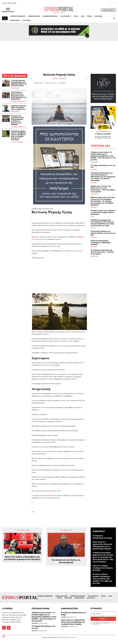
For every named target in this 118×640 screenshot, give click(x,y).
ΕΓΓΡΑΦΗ (102, 619)
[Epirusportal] (59, 10)
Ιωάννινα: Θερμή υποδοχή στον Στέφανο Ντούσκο (103, 567)
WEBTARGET (73, 637)
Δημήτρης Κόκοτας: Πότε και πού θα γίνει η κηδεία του (18, 107)
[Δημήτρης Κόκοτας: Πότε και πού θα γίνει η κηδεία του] (6, 108)
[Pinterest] (41, 86)
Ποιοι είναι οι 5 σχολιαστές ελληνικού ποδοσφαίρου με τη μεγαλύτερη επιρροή (102, 545)
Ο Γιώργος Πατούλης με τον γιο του (103, 166)
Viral (92, 216)
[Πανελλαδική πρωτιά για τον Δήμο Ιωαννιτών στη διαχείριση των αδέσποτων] (6, 94)
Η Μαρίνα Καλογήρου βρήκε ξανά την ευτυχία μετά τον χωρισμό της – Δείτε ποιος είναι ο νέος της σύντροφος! (103, 557)
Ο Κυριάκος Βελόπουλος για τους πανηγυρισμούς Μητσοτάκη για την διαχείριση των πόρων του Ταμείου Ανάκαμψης (103, 176)
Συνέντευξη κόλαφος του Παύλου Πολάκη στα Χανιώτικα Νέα (103, 233)
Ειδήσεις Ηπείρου (18, 101)
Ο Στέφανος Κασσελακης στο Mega (102, 536)
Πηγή (33, 511)
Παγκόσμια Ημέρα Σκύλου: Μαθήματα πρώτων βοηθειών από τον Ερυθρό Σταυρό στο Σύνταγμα (18, 135)
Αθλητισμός (64, 626)
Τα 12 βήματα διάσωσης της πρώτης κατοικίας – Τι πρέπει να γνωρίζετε (102, 252)
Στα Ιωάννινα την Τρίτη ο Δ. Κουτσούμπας (66, 561)
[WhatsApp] (45, 86)
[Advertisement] (59, 54)
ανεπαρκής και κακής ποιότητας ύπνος (45, 495)
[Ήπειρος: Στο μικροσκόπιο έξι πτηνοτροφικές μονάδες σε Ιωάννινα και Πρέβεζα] (6, 118)
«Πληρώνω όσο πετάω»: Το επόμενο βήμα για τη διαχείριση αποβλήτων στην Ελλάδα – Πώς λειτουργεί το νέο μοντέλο (103, 156)
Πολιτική (15, 88)
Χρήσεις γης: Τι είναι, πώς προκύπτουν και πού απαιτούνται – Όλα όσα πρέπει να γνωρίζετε (103, 189)
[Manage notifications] (3, 636)
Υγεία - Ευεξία (17, 142)
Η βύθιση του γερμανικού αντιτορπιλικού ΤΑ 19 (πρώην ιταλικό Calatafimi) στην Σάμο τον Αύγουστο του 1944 (102, 223)
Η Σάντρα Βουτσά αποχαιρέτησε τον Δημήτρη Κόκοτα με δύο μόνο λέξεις (19, 83)
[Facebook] (110, 3)
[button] (114, 18)
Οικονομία (94, 162)
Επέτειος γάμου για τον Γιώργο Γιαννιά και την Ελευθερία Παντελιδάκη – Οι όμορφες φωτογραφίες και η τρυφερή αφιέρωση (103, 201)
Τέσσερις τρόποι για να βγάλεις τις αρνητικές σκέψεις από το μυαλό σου (103, 212)
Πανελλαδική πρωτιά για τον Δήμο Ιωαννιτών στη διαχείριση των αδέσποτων (19, 95)
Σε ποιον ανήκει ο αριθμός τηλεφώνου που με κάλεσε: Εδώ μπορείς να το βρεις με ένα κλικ (102, 578)
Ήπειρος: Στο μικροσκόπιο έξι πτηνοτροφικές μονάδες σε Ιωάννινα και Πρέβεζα (17, 120)
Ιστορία (93, 228)
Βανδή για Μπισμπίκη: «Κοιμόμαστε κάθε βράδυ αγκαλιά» (101, 242)
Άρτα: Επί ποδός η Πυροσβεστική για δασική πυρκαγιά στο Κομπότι (22, 558)
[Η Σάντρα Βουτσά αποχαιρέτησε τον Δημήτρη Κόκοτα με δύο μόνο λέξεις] (6, 83)
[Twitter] (114, 3)
